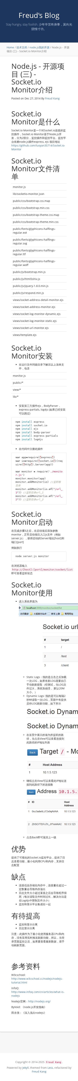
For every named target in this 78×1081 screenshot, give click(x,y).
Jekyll (25, 1067)
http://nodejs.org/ (39, 1001)
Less (50, 1067)
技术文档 (21, 47)
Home (10, 47)
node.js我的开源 (39, 47)
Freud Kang (52, 98)
